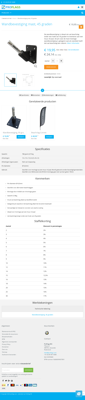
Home (14, 18)
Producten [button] (6, 13)
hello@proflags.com (50, 353)
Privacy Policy (6, 344)
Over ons (5, 349)
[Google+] (9, 380)
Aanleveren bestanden (9, 355)
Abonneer (28, 370)
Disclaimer (5, 347)
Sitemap (4, 352)
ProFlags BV (29, 394)
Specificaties (25, 95)
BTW (3, 339)
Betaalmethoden (7, 337)
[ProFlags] (42, 7)
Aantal (47, 61)
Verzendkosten (73, 50)
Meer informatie (73, 43)
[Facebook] (3, 380)
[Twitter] (6, 380)
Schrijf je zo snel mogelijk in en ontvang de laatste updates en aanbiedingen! (17, 375)
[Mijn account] (78, 7)
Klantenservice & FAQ (8, 331)
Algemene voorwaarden (9, 342)
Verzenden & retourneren (10, 334)
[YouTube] (12, 380)
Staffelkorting (61, 95)
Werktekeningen (48, 95)
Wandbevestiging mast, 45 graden (27, 18)
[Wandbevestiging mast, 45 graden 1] (21, 51)
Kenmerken (36, 95)
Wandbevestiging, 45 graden (42, 315)
